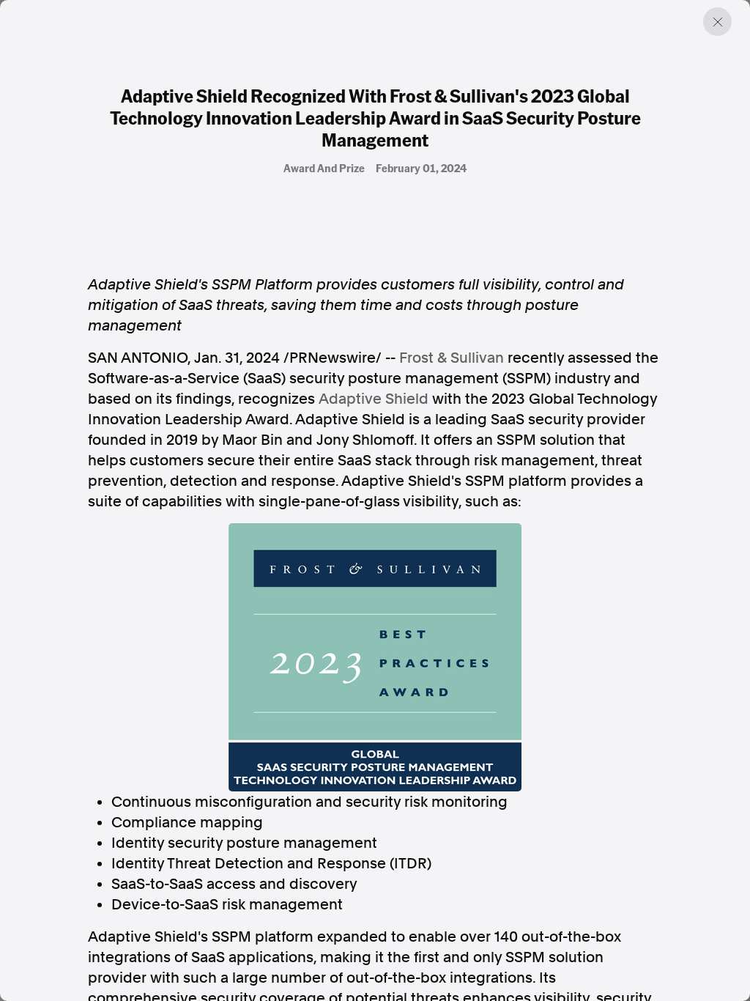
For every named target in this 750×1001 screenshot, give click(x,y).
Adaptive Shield (373, 398)
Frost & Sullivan (451, 357)
